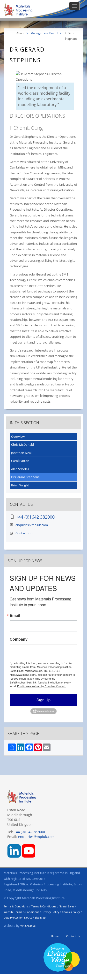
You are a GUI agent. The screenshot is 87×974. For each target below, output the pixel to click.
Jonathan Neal (21, 453)
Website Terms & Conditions (21, 912)
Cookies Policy (71, 912)
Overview (18, 436)
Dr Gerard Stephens (25, 477)
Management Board (44, 33)
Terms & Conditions (16, 906)
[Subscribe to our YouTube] (29, 850)
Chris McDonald (22, 444)
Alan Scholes (20, 469)
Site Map (40, 917)
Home (54, 936)
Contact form (25, 533)
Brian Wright (20, 485)
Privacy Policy (50, 912)
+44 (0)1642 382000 (35, 517)
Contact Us (73, 936)
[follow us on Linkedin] (14, 850)
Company (19, 639)
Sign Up (43, 700)
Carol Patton (20, 461)
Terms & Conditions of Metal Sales (52, 906)
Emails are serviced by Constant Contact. (41, 686)
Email (15, 615)
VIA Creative (28, 926)
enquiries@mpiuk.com (31, 525)
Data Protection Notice (18, 917)
